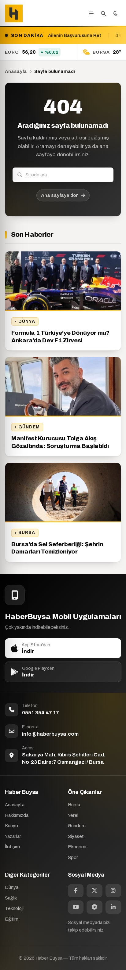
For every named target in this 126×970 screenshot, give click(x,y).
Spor (73, 857)
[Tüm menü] (91, 13)
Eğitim (11, 919)
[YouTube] (75, 907)
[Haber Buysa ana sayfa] (14, 13)
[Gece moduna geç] (115, 13)
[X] (94, 890)
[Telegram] (94, 907)
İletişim (12, 846)
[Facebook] (75, 890)
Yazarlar (13, 836)
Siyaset (76, 836)
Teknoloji (14, 908)
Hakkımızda (16, 815)
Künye (11, 825)
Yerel (73, 815)
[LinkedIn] (113, 907)
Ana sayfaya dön (60, 195)
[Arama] (103, 13)
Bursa (26, 532)
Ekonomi (77, 846)
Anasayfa (16, 71)
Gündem (29, 427)
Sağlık (11, 898)
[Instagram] (113, 890)
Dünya (26, 321)
